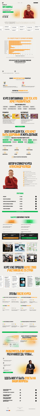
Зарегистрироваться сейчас (20, 211)
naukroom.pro (20, 408)
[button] (20, 196)
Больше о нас (35, 2)
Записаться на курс (20, 126)
